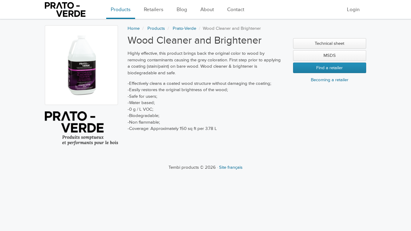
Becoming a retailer (329, 80)
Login (353, 9)
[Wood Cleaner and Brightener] (81, 65)
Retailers (153, 9)
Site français (231, 167)
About (207, 9)
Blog (182, 9)
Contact (235, 9)
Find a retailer (329, 68)
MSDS (329, 55)
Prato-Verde (184, 28)
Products (121, 9)
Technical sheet (329, 43)
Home (134, 28)
